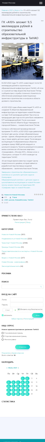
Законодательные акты (11, 266)
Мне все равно (10, 340)
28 (18, 394)
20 (13, 390)
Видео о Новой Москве (11, 258)
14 (21, 10)
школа (11, 200)
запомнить (8, 315)
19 (9, 390)
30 (27, 394)
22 (23, 390)
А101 (6, 200)
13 (13, 386)
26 (9, 394)
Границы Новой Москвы (11, 247)
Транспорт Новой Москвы (12, 243)
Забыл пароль (16, 319)
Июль (16, 10)
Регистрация (20, 222)
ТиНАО (31, 200)
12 (9, 386)
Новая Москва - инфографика (13, 262)
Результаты (6, 353)
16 (27, 386)
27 (13, 394)
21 (18, 390)
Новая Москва (8, 3)
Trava (14, 197)
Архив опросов (18, 353)
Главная (5, 10)
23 (27, 390)
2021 (11, 10)
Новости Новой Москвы (14, 195)
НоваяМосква (21, 200)
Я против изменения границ (15, 336)
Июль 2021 (12, 368)
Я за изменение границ (13, 333)
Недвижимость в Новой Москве (14, 239)
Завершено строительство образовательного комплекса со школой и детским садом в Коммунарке (19, 174)
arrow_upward (40, 437)
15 (22, 386)
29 (23, 394)
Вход (28, 222)
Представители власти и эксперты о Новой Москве (22, 251)
